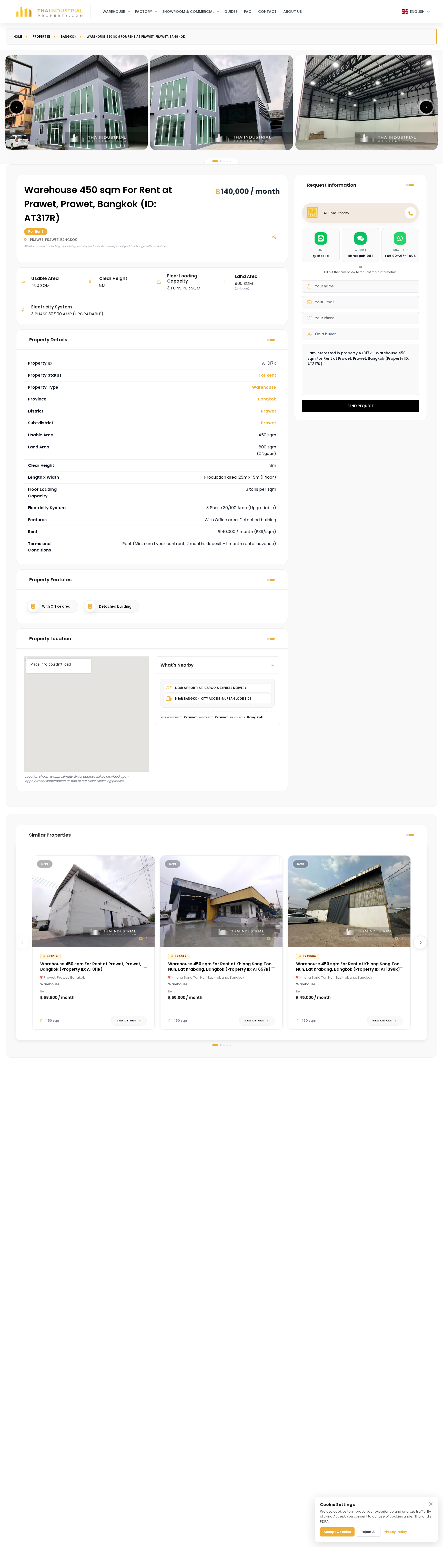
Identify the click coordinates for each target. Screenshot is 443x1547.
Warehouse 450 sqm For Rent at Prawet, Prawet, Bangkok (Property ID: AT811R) (90, 966)
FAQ (247, 11)
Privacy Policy (394, 1531)
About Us (292, 11)
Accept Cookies (337, 1531)
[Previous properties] (22, 942)
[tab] (215, 161)
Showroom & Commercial (188, 11)
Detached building (115, 606)
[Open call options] (410, 213)
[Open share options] (274, 237)
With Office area (56, 606)
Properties (42, 37)
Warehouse (114, 11)
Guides (230, 11)
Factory (143, 11)
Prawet (268, 411)
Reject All (368, 1531)
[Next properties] (420, 942)
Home (18, 37)
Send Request (360, 405)
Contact (267, 11)
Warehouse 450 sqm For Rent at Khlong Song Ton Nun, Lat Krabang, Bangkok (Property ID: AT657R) (219, 966)
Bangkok (68, 37)
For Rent (267, 375)
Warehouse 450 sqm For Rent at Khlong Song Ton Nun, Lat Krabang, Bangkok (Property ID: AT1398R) (348, 966)
